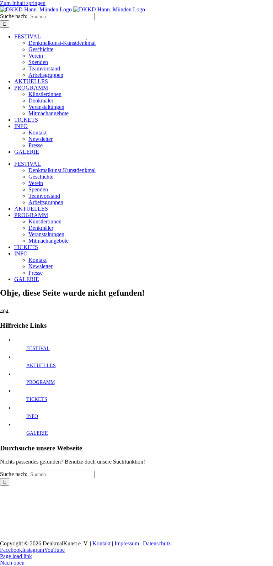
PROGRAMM (40, 382)
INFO (32, 416)
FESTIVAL (38, 348)
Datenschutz (157, 543)
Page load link (16, 556)
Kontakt (101, 543)
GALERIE (37, 433)
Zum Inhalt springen (23, 3)
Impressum (126, 543)
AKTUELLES (41, 365)
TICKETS (36, 399)
